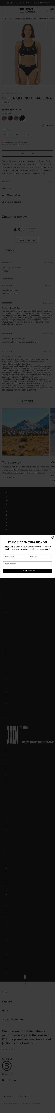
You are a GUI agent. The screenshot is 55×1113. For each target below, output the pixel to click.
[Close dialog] (53, 537)
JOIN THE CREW (27, 571)
